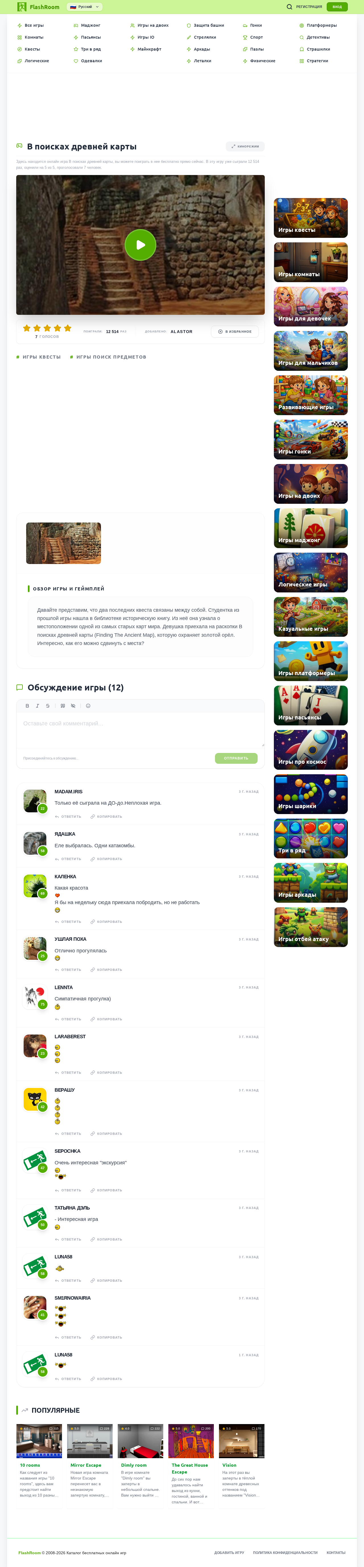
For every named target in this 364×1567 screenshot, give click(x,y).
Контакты (336, 1553)
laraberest (70, 1036)
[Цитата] (63, 706)
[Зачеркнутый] (48, 706)
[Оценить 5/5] (67, 328)
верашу (65, 1090)
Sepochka (67, 1151)
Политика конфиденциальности (285, 1553)
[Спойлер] (73, 706)
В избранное (239, 331)
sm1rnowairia (73, 1298)
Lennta (64, 987)
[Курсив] (38, 706)
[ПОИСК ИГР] (289, 7)
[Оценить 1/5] (26, 328)
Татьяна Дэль (72, 1208)
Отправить (236, 758)
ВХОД (337, 7)
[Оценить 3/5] (47, 328)
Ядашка (65, 834)
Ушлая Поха (70, 939)
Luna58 (63, 1257)
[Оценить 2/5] (37, 328)
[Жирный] (27, 706)
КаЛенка (65, 876)
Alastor (182, 331)
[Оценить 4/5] (57, 328)
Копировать (109, 816)
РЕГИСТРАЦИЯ (309, 7)
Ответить (71, 816)
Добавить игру (229, 1553)
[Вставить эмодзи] (88, 706)
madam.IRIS (68, 791)
